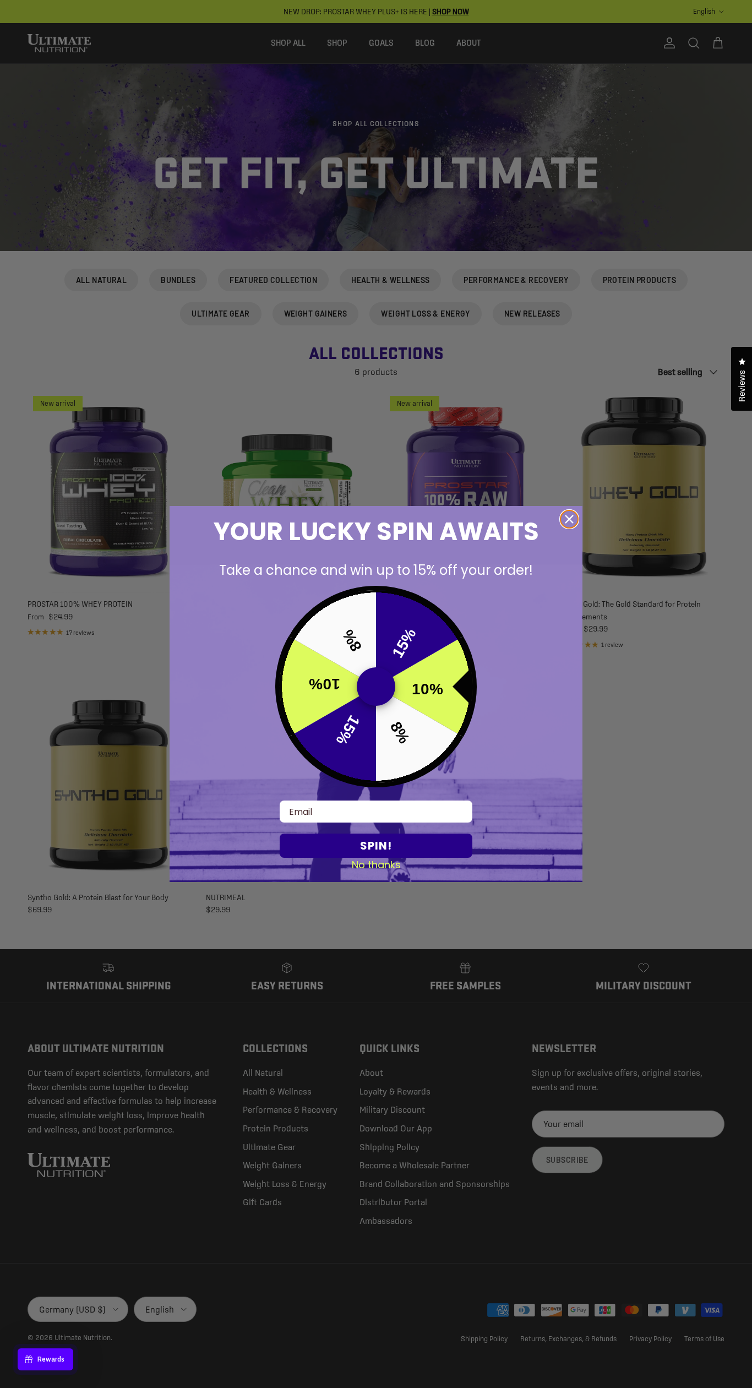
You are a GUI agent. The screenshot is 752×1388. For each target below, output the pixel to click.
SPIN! (376, 845)
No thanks (376, 864)
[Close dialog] (569, 519)
